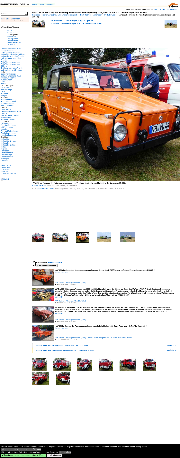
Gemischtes (5, 167)
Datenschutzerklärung (8, 173)
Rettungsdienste (7, 106)
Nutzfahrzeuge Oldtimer (10, 115)
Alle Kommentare (55, 262)
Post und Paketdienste (9, 131)
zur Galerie (171, 345)
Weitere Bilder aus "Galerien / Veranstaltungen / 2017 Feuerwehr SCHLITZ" (66, 350)
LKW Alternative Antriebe (10, 52)
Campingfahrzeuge (8, 74)
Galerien (4, 161)
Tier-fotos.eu (11, 45)
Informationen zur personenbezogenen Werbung (21, 449)
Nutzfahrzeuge (6, 90)
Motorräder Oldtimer (8, 141)
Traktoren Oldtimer (8, 119)
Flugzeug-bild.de (12, 39)
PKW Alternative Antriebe (10, 62)
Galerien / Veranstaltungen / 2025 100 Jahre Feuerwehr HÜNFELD (109, 338)
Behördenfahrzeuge (8, 102)
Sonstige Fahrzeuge (8, 125)
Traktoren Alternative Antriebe (12, 68)
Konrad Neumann (39, 186)
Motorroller (5, 143)
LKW (3, 92)
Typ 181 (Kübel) (110, 15)
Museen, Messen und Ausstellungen (9, 79)
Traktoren (4, 94)
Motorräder (5, 139)
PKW (3, 82)
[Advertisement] (83, 36)
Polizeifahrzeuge (7, 104)
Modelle (4, 129)
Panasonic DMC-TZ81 (45, 189)
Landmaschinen (7, 157)
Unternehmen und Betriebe (11, 70)
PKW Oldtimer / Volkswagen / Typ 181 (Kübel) (72, 21)
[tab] (104, 345)
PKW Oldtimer (85, 15)
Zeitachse (4, 171)
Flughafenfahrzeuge (8, 133)
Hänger (4, 96)
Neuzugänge (6, 165)
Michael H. (59, 297)
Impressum (50, 4)
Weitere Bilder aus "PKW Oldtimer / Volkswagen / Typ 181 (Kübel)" (62, 346)
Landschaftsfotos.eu (14, 43)
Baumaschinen (7, 88)
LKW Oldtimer (6, 109)
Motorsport (5, 159)
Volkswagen (97, 15)
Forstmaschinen (7, 153)
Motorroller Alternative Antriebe (12, 56)
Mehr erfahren (65, 452)
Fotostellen (5, 169)
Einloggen (158, 9)
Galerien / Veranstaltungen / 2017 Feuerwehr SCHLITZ (76, 24)
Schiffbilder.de (11, 37)
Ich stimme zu (54, 455)
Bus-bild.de (10, 33)
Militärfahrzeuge (7, 127)
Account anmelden (170, 9)
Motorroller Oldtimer (8, 145)
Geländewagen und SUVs (11, 76)
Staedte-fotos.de (12, 41)
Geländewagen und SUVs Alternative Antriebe (11, 49)
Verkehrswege (6, 155)
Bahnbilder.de (11, 31)
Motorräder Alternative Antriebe (13, 54)
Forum (34, 4)
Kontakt (41, 4)
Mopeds (4, 149)
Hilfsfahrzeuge (6, 123)
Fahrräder (5, 151)
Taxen (3, 84)
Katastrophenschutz (8, 135)
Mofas (3, 147)
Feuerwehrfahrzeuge (9, 100)
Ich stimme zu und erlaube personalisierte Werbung (24, 455)
